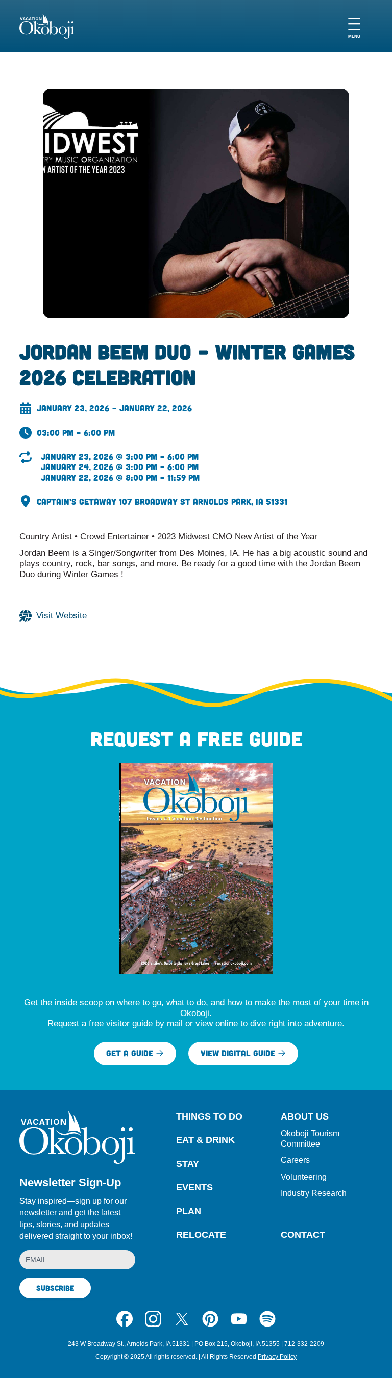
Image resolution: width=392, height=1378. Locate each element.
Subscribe (55, 1287)
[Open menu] (354, 26)
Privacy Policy (277, 1356)
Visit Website (61, 615)
